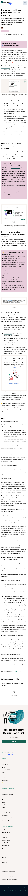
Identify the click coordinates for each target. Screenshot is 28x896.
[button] (25, 3)
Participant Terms (11, 890)
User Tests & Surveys (6, 842)
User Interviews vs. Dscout (7, 874)
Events (3, 807)
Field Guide (4, 797)
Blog (3, 799)
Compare (4, 868)
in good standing (14, 45)
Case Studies (4, 777)
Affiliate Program (5, 815)
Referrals (20, 34)
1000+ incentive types (12, 643)
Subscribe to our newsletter (8, 818)
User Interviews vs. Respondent (8, 871)
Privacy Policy (17, 890)
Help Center (4, 792)
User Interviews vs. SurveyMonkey (9, 879)
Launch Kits (4, 805)
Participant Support (12, 34)
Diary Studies (5, 837)
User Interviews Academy (7, 794)
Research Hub (5, 764)
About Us (4, 857)
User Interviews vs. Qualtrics (8, 876)
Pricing (3, 767)
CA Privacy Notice (23, 890)
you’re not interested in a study (19, 349)
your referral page (5, 67)
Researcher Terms (5, 890)
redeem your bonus (15, 553)
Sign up (14, 741)
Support (4, 34)
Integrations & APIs (6, 769)
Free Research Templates (7, 810)
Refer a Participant (6, 845)
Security (3, 772)
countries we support (16, 492)
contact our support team (11, 631)
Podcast (3, 802)
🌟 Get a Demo (5, 783)
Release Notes (5, 780)
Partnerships (4, 862)
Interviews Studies (6, 840)
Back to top (14, 695)
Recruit (3, 762)
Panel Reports (5, 775)
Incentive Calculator (6, 812)
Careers (3, 859)
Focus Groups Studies (6, 835)
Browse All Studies (6, 832)
